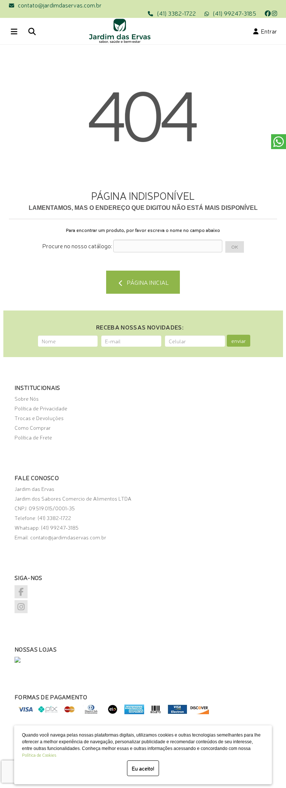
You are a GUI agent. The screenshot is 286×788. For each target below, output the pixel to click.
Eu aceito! (143, 768)
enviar (238, 340)
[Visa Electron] (177, 712)
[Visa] (26, 712)
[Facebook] (268, 13)
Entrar (267, 31)
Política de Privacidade (41, 408)
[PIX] (48, 712)
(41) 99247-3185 (234, 13)
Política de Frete (33, 437)
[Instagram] (274, 13)
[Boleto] (156, 712)
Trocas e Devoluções (39, 418)
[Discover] (199, 712)
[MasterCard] (69, 712)
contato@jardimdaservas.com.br (60, 5)
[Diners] (91, 712)
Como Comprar (33, 427)
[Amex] (134, 712)
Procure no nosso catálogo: (77, 246)
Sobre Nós (27, 398)
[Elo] (113, 712)
